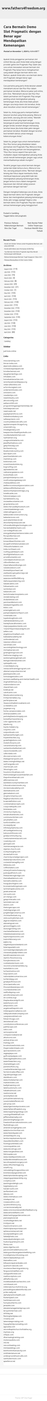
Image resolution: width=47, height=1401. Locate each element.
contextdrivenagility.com (13, 862)
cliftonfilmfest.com (11, 562)
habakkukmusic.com (12, 1090)
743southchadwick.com (13, 546)
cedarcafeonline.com (12, 384)
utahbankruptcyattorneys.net (15, 573)
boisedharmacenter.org (13, 719)
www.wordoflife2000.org (13, 578)
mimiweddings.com (11, 1348)
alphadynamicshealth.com (14, 1295)
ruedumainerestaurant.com (15, 838)
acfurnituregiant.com (12, 387)
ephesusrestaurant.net (13, 1231)
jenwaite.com (9, 1305)
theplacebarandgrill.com (13, 1000)
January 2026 (8, 284)
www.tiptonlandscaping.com (15, 1175)
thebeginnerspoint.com (13, 759)
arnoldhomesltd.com (12, 557)
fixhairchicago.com (11, 1019)
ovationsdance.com (11, 684)
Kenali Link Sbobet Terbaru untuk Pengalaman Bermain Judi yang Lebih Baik (23, 245)
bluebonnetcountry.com (13, 451)
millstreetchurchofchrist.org (15, 1287)
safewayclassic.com (11, 419)
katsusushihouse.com (12, 833)
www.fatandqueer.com (12, 1133)
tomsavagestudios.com (13, 676)
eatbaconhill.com (10, 403)
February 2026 (8, 281)
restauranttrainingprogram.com (16, 668)
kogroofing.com (10, 467)
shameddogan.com (11, 1064)
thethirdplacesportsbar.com (15, 1228)
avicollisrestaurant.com (13, 995)
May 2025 (7, 293)
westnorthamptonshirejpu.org (16, 491)
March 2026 (8, 278)
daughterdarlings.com (12, 374)
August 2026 (8, 269)
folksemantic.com (10, 586)
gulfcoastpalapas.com (12, 1056)
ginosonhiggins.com (11, 926)
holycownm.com (10, 974)
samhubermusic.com (12, 1358)
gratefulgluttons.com (12, 740)
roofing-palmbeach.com (13, 552)
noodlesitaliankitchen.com (14, 435)
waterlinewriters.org (12, 1061)
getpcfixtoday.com (11, 445)
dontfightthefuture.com (13, 554)
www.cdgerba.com (11, 1247)
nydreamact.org (10, 437)
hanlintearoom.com (11, 1300)
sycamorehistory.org (12, 1204)
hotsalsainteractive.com (13, 379)
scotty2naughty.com (11, 851)
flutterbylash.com (10, 1297)
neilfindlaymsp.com (11, 992)
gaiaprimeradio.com (11, 899)
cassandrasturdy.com (12, 745)
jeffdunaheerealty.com (12, 1117)
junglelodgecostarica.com (14, 912)
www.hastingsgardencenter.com (16, 1215)
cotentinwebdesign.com (13, 509)
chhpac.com (8, 1334)
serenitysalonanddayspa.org (15, 382)
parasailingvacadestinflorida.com (17, 1289)
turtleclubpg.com (10, 979)
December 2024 (9, 308)
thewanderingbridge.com (14, 875)
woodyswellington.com (13, 1234)
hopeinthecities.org (11, 737)
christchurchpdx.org (11, 812)
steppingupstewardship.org (15, 1178)
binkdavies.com (9, 809)
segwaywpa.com (10, 1053)
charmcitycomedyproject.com (15, 857)
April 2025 (7, 296)
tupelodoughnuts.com (12, 618)
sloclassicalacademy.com (13, 788)
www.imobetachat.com (13, 1080)
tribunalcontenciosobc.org (14, 785)
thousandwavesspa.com (13, 987)
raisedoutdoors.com (11, 567)
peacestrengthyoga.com (13, 1119)
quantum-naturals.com (13, 1265)
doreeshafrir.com (10, 854)
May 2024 (7, 329)
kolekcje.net (8, 690)
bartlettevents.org (11, 498)
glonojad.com (9, 843)
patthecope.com (10, 1027)
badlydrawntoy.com (11, 1085)
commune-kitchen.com (13, 817)
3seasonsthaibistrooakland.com (16, 703)
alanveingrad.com (10, 923)
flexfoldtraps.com (10, 1125)
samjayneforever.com (12, 1273)
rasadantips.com (10, 395)
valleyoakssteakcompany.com (15, 1013)
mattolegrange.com (11, 910)
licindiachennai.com (11, 371)
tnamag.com (8, 1043)
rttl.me (6, 1342)
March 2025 (8, 299)
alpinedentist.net (10, 469)
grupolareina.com (10, 504)
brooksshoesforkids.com (13, 1045)
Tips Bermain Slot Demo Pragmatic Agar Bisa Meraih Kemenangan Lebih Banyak (21, 253)
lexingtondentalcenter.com (14, 660)
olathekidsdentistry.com (13, 621)
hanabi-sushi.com (10, 1188)
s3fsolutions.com (10, 538)
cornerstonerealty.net (12, 1207)
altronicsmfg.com (10, 400)
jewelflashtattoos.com (12, 443)
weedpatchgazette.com (13, 605)
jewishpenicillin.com (11, 674)
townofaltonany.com (12, 939)
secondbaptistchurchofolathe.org (17, 1329)
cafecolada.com (10, 753)
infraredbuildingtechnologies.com (17, 525)
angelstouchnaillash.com (13, 634)
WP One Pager (26, 1398)
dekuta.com (8, 1194)
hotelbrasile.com (10, 493)
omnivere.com (9, 392)
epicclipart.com (9, 453)
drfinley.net (8, 1313)
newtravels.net (9, 411)
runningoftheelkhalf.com (13, 1114)
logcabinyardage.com (12, 1074)
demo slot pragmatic (18, 216)
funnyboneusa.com (11, 960)
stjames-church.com (11, 849)
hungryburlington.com (12, 883)
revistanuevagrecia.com (13, 846)
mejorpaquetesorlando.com (15, 626)
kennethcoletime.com (12, 881)
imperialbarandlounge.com (14, 565)
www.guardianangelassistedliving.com (19, 1252)
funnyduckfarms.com (12, 1303)
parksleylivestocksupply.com (15, 716)
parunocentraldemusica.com (15, 1250)
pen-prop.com (9, 1104)
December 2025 (9, 287)
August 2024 (8, 320)
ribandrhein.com (10, 687)
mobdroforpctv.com (11, 743)
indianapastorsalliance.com (14, 1011)
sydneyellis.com (10, 663)
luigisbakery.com (10, 1186)
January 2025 (8, 305)
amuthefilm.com (10, 820)
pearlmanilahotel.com (12, 456)
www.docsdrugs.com (12, 1149)
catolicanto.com (10, 692)
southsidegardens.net (12, 1220)
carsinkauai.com (10, 1284)
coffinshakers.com (11, 867)
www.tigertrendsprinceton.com (16, 1106)
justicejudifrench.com (12, 873)
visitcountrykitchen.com (13, 918)
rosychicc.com (9, 729)
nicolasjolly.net (9, 825)
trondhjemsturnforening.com (15, 1255)
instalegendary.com (11, 429)
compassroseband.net (12, 1035)
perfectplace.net (10, 700)
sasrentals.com (9, 644)
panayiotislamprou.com (13, 477)
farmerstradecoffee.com (13, 1072)
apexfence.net (9, 1361)
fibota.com (7, 1244)
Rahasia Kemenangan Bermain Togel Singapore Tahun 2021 (23, 257)
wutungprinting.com (12, 928)
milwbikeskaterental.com (13, 934)
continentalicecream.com (13, 804)
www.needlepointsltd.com (14, 1157)
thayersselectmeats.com (13, 1048)
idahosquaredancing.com (14, 581)
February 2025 (8, 302)
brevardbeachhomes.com (14, 541)
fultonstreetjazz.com (12, 496)
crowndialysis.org (10, 666)
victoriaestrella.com (11, 984)
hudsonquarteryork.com (13, 1242)
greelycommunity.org (12, 836)
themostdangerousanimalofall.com (18, 774)
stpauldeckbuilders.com (13, 1141)
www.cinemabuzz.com (12, 1196)
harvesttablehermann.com (14, 528)
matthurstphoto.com (12, 1276)
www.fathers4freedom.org (14, 1109)
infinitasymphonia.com (13, 828)
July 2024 (7, 323)
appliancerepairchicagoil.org (15, 424)
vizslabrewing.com (11, 597)
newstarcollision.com (12, 642)
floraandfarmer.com (11, 536)
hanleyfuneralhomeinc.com (14, 623)
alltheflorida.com (10, 1279)
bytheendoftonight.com (13, 735)
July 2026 (7, 272)
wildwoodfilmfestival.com (14, 488)
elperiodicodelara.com (12, 366)
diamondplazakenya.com (13, 1257)
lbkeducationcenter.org (13, 695)
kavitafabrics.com (10, 968)
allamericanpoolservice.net (14, 671)
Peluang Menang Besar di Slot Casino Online (18, 260)
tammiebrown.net (10, 902)
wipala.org (7, 724)
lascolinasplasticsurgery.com (15, 1162)
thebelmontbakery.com (13, 416)
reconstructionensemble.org (15, 966)
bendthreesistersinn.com (13, 955)
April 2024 (7, 332)
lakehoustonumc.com (12, 1088)
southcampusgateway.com (14, 480)
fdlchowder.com (10, 1154)
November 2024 (9, 311)
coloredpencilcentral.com (14, 560)
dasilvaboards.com (11, 790)
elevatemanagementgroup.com (16, 1308)
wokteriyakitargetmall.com (14, 658)
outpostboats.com (11, 732)
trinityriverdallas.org (11, 698)
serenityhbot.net (10, 1096)
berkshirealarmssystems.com (15, 594)
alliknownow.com (10, 780)
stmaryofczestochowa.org (14, 870)
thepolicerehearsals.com (13, 777)
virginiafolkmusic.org (12, 682)
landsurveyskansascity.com (14, 1138)
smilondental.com (10, 639)
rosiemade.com (9, 615)
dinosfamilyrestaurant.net (14, 522)
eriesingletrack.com (11, 610)
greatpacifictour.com (12, 981)
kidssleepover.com (11, 408)
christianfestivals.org (12, 915)
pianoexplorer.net (10, 1218)
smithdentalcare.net (11, 1353)
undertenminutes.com (12, 390)
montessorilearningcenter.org (15, 1268)
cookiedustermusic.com (13, 963)
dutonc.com (8, 905)
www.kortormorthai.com (13, 1130)
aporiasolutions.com (12, 1050)
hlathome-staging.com (12, 655)
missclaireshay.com (11, 360)
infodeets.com (9, 376)
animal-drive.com (10, 1040)
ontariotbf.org (9, 427)
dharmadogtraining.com (13, 1337)
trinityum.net (8, 1223)
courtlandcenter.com (12, 989)
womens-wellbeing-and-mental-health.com (21, 679)
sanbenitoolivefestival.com (14, 748)
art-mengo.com (9, 897)
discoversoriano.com (12, 756)
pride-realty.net (9, 1292)
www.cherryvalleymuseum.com (16, 506)
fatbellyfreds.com (10, 1236)
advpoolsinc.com (10, 1005)
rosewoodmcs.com (11, 1202)
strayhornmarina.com (12, 796)
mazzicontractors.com (12, 1226)
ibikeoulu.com (9, 865)
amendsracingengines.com (14, 1127)
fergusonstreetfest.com (13, 1271)
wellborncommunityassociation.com (18, 485)
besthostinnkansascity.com (14, 1350)
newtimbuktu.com (11, 398)
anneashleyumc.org (11, 1135)
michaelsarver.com (11, 650)
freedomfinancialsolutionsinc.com (17, 1122)
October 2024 (8, 314)
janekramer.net (9, 891)
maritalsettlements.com (13, 931)
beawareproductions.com (14, 859)
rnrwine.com (8, 1319)
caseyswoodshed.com (12, 1016)
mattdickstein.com (11, 1082)
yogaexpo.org (9, 708)
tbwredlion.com (10, 1260)
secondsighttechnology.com (15, 647)
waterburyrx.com (10, 1003)
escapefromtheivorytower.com (16, 544)
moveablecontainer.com (13, 501)
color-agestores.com (12, 721)
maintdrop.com (9, 459)
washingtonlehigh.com (13, 1183)
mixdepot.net (9, 1199)
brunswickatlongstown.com (15, 886)
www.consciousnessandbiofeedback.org (20, 1210)
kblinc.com (7, 607)
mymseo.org (8, 1332)
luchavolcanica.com (11, 971)
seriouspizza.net (10, 1032)
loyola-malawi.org (10, 727)
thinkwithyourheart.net (13, 570)
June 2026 (7, 275)
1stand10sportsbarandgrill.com (16, 629)
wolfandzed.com (10, 1191)
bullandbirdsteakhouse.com (15, 1159)
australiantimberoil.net (13, 520)
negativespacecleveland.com (15, 944)
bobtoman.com (9, 461)
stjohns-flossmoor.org (12, 958)
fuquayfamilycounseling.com (15, 1324)
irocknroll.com (9, 575)
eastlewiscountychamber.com (15, 782)
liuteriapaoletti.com (11, 947)
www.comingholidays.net (13, 761)
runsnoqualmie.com (11, 1146)
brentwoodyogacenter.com (14, 1173)
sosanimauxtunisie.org (12, 464)
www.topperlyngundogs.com (15, 1112)
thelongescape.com (11, 907)
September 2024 (9, 317)
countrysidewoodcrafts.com (15, 422)
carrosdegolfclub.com (12, 530)
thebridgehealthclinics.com (14, 1058)
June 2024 (7, 326)
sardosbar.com (9, 589)
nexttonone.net (9, 1093)
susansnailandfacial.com (13, 1101)
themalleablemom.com (13, 878)
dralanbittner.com (10, 599)
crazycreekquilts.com (12, 806)
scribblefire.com (10, 705)
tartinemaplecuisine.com (13, 889)
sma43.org (7, 1167)
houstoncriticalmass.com (13, 772)
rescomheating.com (11, 1345)
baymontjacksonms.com (13, 936)
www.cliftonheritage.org (13, 1165)
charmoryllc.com (10, 767)
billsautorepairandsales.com (15, 1263)
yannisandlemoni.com (12, 602)
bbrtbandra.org (10, 448)
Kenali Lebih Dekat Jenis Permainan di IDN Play (19, 249)
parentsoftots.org (10, 1066)
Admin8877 (34, 51)
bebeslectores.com (11, 517)
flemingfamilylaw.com (12, 1316)
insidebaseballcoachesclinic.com (16, 1281)
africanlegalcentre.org (12, 830)
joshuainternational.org (13, 1098)
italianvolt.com (9, 591)
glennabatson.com (11, 793)
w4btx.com (8, 631)
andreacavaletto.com (12, 713)
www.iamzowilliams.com (13, 1212)
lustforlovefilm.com (11, 822)
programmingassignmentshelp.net (18, 406)
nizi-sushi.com (9, 894)
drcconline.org (9, 997)
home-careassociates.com (14, 711)
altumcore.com (9, 1037)
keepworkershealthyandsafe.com (17, 432)
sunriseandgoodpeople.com (15, 950)
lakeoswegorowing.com (13, 1321)
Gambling (15, 213)
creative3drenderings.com (14, 1069)
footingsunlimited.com (12, 1143)
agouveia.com (9, 1326)
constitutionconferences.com (15, 1024)
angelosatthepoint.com (13, 1008)
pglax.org (7, 942)
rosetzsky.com (9, 841)
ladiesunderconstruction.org (15, 514)
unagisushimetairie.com (13, 440)
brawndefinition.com (12, 801)
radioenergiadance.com (13, 472)
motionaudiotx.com (11, 1340)
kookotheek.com (10, 475)
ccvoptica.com (9, 1181)
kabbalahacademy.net (12, 636)
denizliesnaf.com (10, 1021)
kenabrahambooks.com (13, 814)
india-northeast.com (11, 549)
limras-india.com (10, 363)
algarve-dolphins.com (12, 920)
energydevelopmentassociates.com (18, 533)
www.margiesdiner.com (13, 1151)
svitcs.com (7, 1029)
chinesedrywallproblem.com (15, 952)
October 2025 (8, 290)
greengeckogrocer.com (13, 652)
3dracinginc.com (10, 769)
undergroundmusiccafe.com (15, 1356)
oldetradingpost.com (12, 512)
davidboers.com (10, 1077)
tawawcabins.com (10, 583)
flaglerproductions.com (13, 798)
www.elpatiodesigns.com (13, 1239)
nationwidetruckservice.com (15, 976)
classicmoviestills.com (12, 751)
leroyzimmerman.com (12, 1311)
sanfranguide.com (11, 764)
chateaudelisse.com (11, 483)
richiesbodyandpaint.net (13, 368)
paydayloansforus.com (12, 414)
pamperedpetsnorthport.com (15, 613)
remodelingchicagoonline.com (16, 1170)
